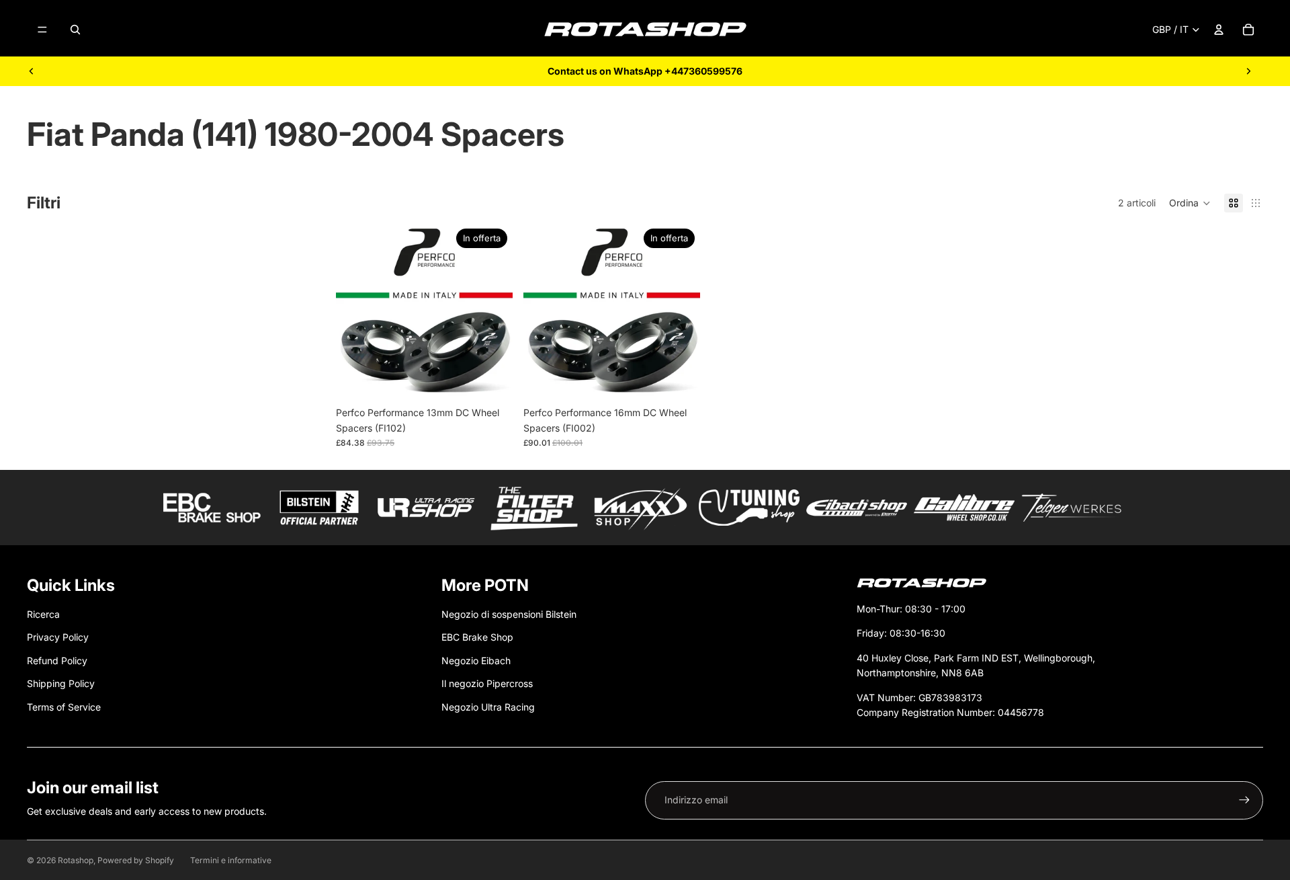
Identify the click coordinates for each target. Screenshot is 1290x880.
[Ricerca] (75, 29)
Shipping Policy (61, 683)
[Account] (1219, 29)
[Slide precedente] (31, 71)
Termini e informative (230, 860)
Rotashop (75, 860)
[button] (1190, 203)
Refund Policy (57, 660)
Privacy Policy (58, 637)
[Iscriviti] (1244, 800)
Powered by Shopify (135, 860)
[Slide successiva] (1248, 71)
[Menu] (42, 29)
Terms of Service (64, 707)
